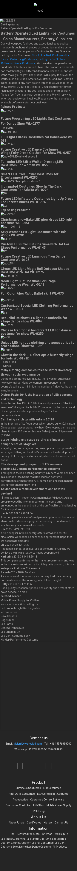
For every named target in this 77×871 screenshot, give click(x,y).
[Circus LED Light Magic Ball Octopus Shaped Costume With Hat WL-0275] (8, 263)
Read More (7, 127)
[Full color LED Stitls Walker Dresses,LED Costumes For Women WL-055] (19, 156)
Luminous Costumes (28, 787)
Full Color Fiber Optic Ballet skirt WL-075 (32, 293)
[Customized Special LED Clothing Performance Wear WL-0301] (7, 300)
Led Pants (7, 623)
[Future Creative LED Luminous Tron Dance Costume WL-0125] (4, 251)
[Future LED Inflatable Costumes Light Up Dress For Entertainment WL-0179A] (4, 193)
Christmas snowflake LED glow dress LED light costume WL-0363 (37, 221)
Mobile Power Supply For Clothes (20, 600)
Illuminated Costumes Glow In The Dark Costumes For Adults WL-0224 (31, 188)
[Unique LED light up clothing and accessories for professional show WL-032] (5, 337)
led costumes (9, 612)
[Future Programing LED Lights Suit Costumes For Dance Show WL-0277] (8, 110)
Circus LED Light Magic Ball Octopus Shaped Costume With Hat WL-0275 (35, 270)
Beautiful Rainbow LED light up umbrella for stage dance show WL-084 (34, 319)
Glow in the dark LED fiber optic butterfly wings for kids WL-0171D (37, 356)
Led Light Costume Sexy (15, 635)
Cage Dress (8, 620)
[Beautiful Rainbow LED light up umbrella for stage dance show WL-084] (4, 312)
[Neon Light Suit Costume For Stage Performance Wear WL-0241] (9, 275)
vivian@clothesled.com (28, 743)
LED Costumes (52, 787)
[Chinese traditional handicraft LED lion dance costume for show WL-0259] (7, 324)
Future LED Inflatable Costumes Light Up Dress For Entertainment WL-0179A (37, 200)
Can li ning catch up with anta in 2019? (27, 419)
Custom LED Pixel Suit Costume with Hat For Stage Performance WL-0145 (35, 245)
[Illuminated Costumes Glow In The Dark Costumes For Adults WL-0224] (21, 181)
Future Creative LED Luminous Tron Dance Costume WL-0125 (33, 258)
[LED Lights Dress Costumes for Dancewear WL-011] (9, 131)
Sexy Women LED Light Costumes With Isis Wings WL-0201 (34, 233)
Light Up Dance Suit (12, 627)
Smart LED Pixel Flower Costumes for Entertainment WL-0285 (29, 175)
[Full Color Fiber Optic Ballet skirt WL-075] (8, 288)
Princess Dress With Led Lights (19, 604)
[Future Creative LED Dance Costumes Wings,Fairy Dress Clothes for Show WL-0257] (8, 144)
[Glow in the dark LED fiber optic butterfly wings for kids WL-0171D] (6, 349)
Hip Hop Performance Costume (19, 639)
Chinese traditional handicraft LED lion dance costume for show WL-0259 (36, 332)
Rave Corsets (9, 616)
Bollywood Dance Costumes (18, 63)
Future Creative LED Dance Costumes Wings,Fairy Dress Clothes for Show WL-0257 (36, 151)
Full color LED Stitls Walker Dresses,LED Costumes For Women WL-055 (32, 163)
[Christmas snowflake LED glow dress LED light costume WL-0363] (8, 214)
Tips (12, 833)
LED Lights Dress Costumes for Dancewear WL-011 (37, 138)
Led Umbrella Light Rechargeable (20, 608)
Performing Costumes (23, 59)
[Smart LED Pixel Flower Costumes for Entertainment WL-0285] (7, 168)
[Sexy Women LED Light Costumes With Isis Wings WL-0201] (10, 226)
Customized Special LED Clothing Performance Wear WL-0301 (37, 307)
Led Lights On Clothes (52, 59)
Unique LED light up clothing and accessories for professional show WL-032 (38, 344)
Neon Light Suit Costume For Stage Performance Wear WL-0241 (28, 282)
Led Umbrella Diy (10, 631)
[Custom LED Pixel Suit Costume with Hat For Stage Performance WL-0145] (6, 238)
